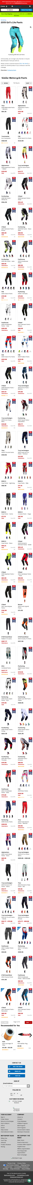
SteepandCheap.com (16, 1177)
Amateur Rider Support (24, 1144)
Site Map (5, 1169)
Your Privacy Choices (12, 1165)
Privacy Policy (21, 1163)
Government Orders (23, 1130)
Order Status (5, 1119)
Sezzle (3, 1128)
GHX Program (21, 1128)
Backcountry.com (9, 1175)
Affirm (3, 1125)
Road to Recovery (22, 1142)
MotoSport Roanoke (23, 1132)
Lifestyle (3, 1142)
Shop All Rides (26, 1169)
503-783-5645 (24, 63)
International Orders (7, 1132)
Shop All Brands (15, 1169)
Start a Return (5, 1123)
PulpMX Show (21, 1147)
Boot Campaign (22, 1155)
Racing (3, 1147)
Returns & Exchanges (7, 1121)
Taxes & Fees (8, 1167)
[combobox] (28, 83)
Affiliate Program (22, 1123)
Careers (19, 1119)
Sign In (3, 1117)
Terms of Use (11, 1163)
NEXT (27, 1022)
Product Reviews (6, 1144)
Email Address (8, 1083)
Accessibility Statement (21, 1167)
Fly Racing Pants (12, 70)
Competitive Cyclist (23, 1175)
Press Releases (21, 1121)
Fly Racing (3, 20)
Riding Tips (4, 1138)
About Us (20, 1117)
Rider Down (20, 1140)
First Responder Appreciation (22, 1152)
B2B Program (21, 1125)
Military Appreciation (23, 1149)
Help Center (4, 1130)
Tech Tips (4, 1140)
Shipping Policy (25, 1165)
